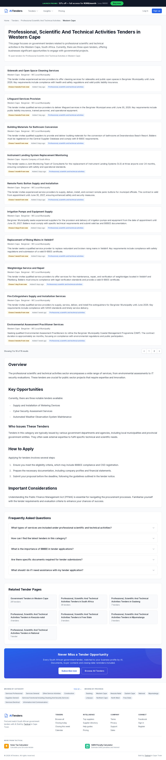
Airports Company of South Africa (35, 159)
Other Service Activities (52, 693)
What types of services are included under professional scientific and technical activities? (61, 527)
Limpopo (89, 698)
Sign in (141, 723)
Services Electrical (13, 702)
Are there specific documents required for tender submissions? (46, 559)
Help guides (88, 726)
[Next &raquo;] (159, 351)
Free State (127, 698)
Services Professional (14, 693)
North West (115, 698)
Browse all (59, 719)
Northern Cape (102, 698)
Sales (113, 730)
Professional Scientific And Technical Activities (41, 20)
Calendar (59, 730)
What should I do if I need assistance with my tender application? (47, 570)
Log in (145, 11)
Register (141, 726)
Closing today (61, 723)
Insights (47, 11)
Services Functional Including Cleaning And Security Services (45, 698)
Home (6, 20)
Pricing (61, 11)
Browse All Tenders (94, 671)
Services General (32, 693)
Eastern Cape (130, 693)
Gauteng (89, 693)
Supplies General (12, 698)
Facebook (142, 719)
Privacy (114, 723)
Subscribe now (69, 671)
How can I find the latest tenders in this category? (39, 538)
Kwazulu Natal (116, 693)
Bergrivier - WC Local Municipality (35, 75)
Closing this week (62, 726)
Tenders (32, 11)
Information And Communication (35, 702)
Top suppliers (88, 719)
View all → (77, 689)
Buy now (117, 3)
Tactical (27, 724)
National (142, 693)
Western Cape (101, 693)
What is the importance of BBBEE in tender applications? (42, 549)
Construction (69, 693)
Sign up (156, 11)
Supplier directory (90, 723)
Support (114, 726)
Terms (113, 719)
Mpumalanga (153, 693)
